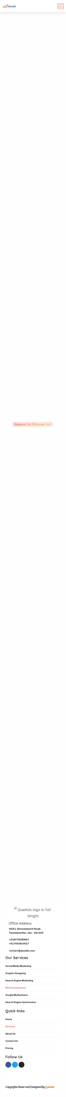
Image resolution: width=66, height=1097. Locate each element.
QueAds (49, 1087)
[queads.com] (9, 6)
